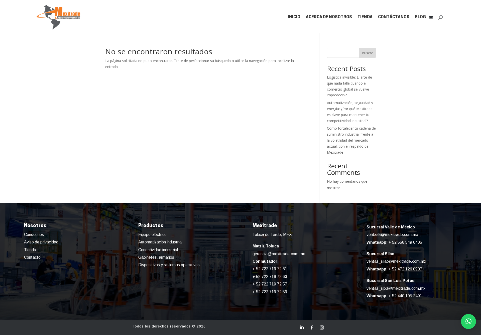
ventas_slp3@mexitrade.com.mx (396, 288)
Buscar (367, 53)
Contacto (32, 257)
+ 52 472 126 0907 (405, 269)
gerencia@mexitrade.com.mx (279, 254)
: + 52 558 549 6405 (394, 242)
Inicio (294, 17)
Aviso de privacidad (41, 242)
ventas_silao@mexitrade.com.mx (396, 261)
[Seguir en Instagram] (322, 327)
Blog (420, 17)
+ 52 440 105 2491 (405, 296)
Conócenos (34, 234)
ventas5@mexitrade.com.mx (392, 234)
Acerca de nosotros (329, 17)
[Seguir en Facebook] (312, 327)
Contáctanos (393, 17)
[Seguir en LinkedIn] (302, 327)
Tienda (365, 17)
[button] (468, 321)
